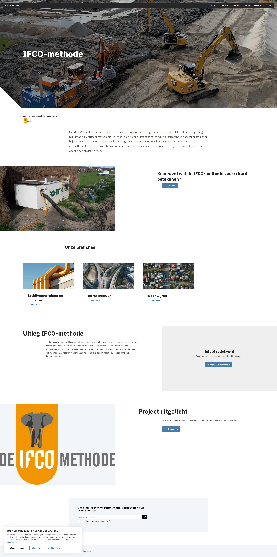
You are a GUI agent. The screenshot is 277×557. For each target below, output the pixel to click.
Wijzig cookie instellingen (219, 364)
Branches (224, 5)
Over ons (236, 5)
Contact (269, 5)
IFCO (213, 5)
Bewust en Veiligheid (252, 5)
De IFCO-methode (12, 5)
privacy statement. (102, 521)
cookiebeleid (12, 542)
